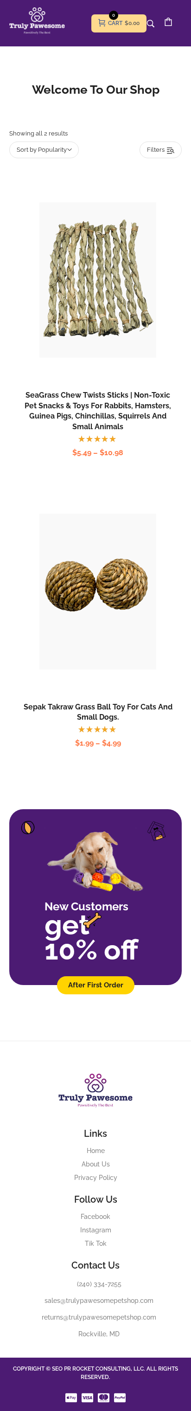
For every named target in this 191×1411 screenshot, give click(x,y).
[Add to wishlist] (107, 300)
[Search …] (150, 23)
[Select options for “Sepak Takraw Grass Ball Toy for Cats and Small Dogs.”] (88, 612)
